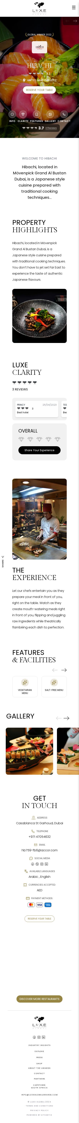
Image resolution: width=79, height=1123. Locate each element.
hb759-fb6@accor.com (40, 850)
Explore (39, 1051)
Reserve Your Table (39, 90)
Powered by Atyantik (39, 1115)
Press (39, 1057)
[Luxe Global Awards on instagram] (41, 864)
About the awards (39, 1068)
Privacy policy (39, 1110)
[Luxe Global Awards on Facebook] (34, 1037)
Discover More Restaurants (39, 999)
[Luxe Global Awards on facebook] (32, 864)
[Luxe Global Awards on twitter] (37, 864)
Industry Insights (39, 1045)
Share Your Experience (39, 450)
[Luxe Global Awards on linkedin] (46, 864)
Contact (39, 1073)
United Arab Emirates (41, 80)
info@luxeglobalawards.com (39, 1095)
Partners (39, 1079)
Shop (39, 1063)
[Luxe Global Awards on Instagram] (38, 1037)
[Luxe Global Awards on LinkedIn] (43, 1037)
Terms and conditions (39, 1106)
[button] (75, 21)
